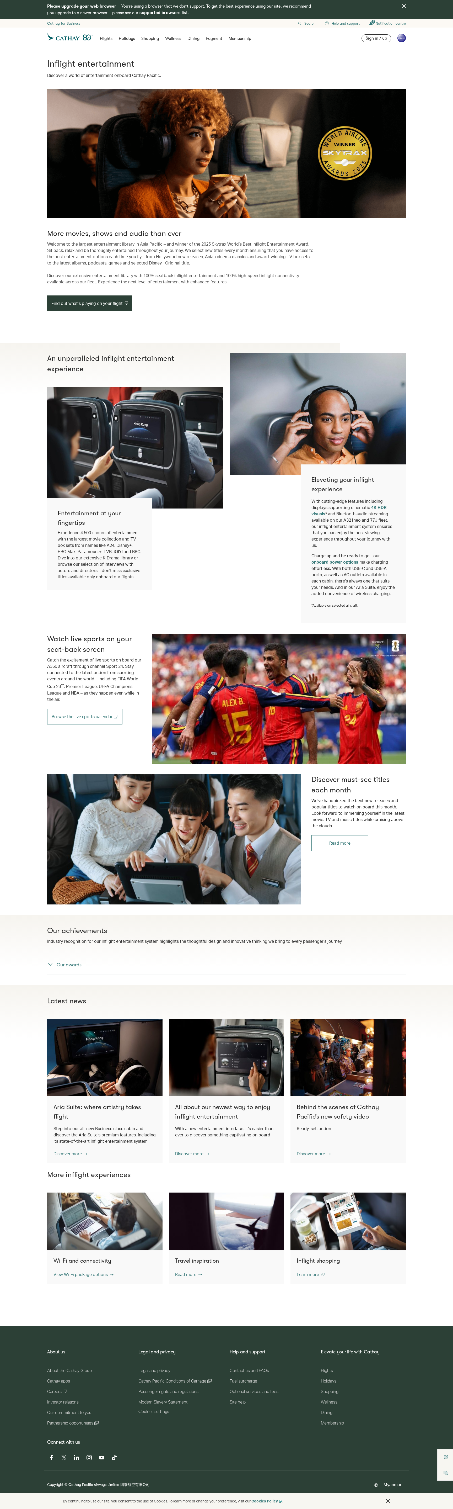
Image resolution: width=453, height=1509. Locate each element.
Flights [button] (106, 38)
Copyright (55, 1484)
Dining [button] (193, 38)
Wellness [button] (173, 38)
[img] (404, 6)
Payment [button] (214, 38)
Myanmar (393, 1484)
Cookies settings (153, 1411)
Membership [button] (240, 38)
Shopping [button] (150, 38)
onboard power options (334, 562)
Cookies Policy (264, 1501)
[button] (70, 1154)
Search (310, 23)
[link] (279, 699)
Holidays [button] (127, 38)
